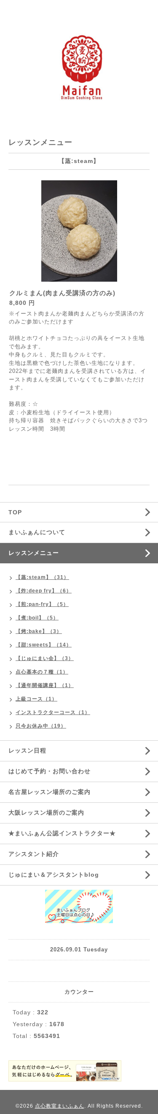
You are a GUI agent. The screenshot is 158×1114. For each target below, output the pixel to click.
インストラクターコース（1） (53, 712)
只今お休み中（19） (41, 726)
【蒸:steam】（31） (42, 577)
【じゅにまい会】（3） (45, 658)
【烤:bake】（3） (39, 631)
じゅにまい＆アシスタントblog (53, 874)
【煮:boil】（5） (37, 618)
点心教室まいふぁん (59, 1106)
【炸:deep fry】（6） (44, 591)
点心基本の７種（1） (42, 672)
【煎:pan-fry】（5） (42, 604)
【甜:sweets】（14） (44, 645)
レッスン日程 (27, 750)
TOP (15, 512)
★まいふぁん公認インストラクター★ (62, 833)
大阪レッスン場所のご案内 (46, 812)
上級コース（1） (36, 699)
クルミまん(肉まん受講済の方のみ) (62, 292)
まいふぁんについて (36, 532)
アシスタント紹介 (33, 853)
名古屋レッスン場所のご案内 (49, 791)
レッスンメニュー (33, 552)
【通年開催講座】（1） (45, 685)
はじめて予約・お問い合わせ (49, 771)
